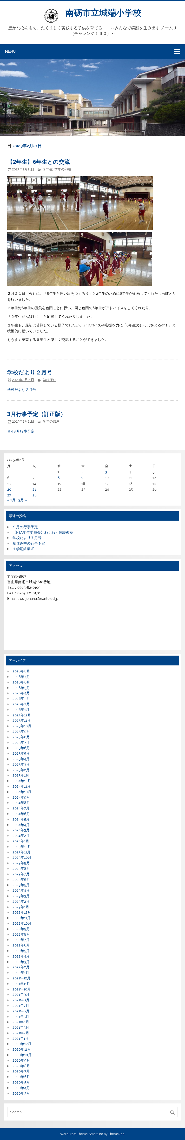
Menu (10, 51)
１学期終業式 (23, 549)
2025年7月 (21, 742)
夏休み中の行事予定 (29, 543)
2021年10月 (22, 989)
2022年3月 (21, 962)
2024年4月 (21, 825)
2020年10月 (22, 1055)
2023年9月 (21, 863)
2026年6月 (21, 682)
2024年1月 (21, 841)
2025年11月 (22, 720)
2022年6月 (21, 945)
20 (9, 489)
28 (35, 495)
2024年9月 (21, 797)
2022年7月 (21, 940)
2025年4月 (21, 759)
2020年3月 (21, 1093)
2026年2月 (21, 704)
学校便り (49, 380)
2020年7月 (21, 1071)
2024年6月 (21, 814)
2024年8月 (21, 803)
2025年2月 (21, 770)
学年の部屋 (62, 169)
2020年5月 (21, 1082)
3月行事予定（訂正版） (36, 413)
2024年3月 (21, 830)
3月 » (22, 500)
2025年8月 (21, 737)
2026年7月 (21, 677)
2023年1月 (21, 907)
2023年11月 (22, 852)
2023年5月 (21, 885)
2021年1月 (21, 1038)
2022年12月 (22, 912)
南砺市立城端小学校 (103, 12)
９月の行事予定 (25, 527)
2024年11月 (22, 786)
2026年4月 (21, 693)
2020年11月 (22, 1049)
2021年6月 (21, 1011)
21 (34, 489)
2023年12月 (22, 847)
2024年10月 (22, 792)
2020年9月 (21, 1060)
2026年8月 (21, 671)
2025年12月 (22, 715)
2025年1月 (21, 775)
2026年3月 (21, 698)
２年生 (48, 169)
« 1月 (11, 500)
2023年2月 (21, 901)
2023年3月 (21, 896)
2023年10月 (22, 857)
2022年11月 (22, 918)
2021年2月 (21, 1033)
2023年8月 (21, 868)
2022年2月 (21, 967)
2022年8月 (21, 934)
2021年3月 (21, 1027)
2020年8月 (21, 1066)
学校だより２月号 (29, 372)
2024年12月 (22, 781)
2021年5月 (21, 1017)
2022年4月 (21, 956)
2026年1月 (21, 710)
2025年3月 (21, 764)
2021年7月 (21, 1005)
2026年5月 (21, 688)
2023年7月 (21, 874)
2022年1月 (21, 973)
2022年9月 (21, 929)
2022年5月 (21, 951)
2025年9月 (21, 731)
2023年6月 (21, 879)
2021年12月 (22, 978)
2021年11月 (21, 984)
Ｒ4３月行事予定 (20, 431)
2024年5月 (21, 819)
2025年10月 (22, 726)
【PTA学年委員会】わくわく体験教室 (43, 532)
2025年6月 (21, 748)
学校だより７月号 (27, 538)
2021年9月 (21, 994)
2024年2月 (21, 835)
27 (9, 495)
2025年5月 (21, 753)
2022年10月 (22, 923)
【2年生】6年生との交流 (38, 161)
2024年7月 (21, 808)
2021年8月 (21, 1000)
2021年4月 (21, 1022)
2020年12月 (22, 1044)
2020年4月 (21, 1088)
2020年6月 (21, 1077)
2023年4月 (21, 890)
